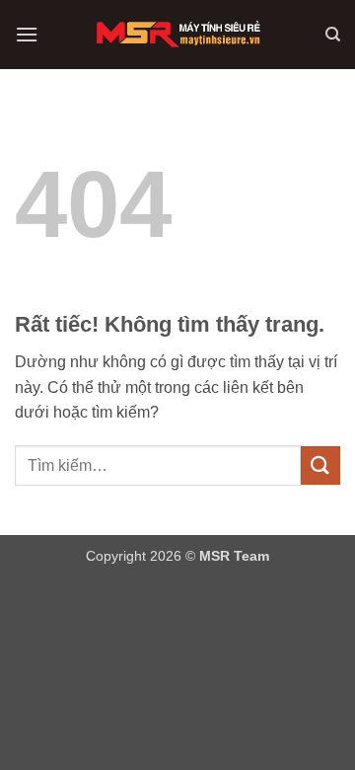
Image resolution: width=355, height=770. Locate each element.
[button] (26, 34)
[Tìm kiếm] (332, 34)
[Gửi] (320, 465)
